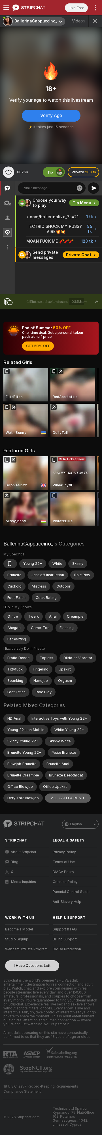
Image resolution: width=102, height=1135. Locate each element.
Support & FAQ (65, 929)
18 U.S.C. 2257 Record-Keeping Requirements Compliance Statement (40, 1089)
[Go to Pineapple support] (9, 1069)
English (76, 824)
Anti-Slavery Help (67, 902)
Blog (14, 862)
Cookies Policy (65, 882)
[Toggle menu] (6, 7)
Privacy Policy (64, 852)
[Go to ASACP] (32, 1054)
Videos (82, 21)
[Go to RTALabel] (11, 1054)
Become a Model (19, 929)
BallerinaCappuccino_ (28, 544)
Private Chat (78, 255)
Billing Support (65, 939)
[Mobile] (10, 563)
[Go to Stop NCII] (36, 1069)
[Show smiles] (79, 188)
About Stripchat (23, 852)
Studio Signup (16, 939)
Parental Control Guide (71, 892)
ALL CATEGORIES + (68, 798)
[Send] (93, 188)
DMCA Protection (67, 949)
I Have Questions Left (32, 965)
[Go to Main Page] (31, 8)
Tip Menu (82, 203)
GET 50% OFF (38, 346)
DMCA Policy (63, 872)
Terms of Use (64, 862)
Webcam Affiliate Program (26, 949)
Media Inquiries (23, 882)
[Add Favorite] (8, 172)
